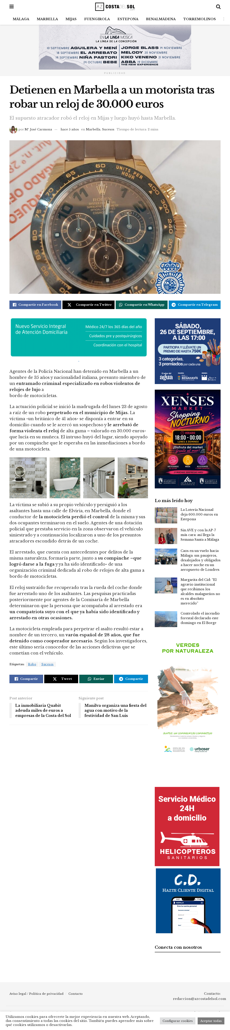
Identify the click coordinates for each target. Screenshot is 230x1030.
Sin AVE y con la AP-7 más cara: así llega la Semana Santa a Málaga (200, 535)
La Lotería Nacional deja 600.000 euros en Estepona (199, 514)
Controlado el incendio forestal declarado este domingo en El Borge (200, 618)
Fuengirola (97, 19)
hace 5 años (70, 129)
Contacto (76, 994)
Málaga (21, 19)
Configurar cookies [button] (178, 1021)
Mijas (71, 19)
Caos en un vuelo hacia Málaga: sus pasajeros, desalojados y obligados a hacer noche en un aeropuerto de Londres (201, 560)
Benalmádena (161, 19)
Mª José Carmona (38, 129)
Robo (32, 664)
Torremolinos (199, 19)
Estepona (127, 19)
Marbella (47, 19)
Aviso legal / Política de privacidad (36, 994)
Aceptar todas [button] (211, 1021)
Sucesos (108, 129)
